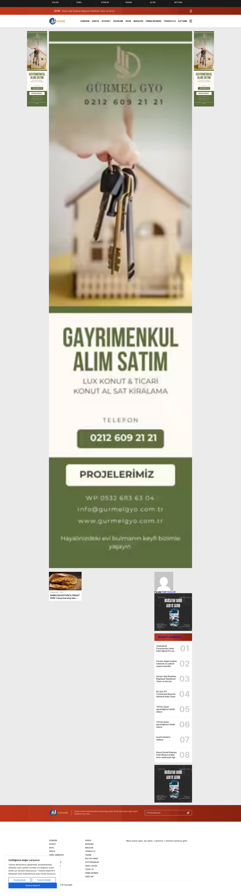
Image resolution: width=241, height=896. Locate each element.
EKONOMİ (118, 21)
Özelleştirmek (20, 880)
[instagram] (121, 831)
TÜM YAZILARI (169, 592)
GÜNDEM (84, 21)
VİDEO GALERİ (91, 866)
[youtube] (129, 831)
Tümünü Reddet (44, 880)
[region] (32, 873)
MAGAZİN (138, 21)
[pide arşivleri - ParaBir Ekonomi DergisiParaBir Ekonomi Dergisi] (57, 21)
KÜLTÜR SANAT (91, 858)
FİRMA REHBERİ (153, 21)
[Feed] (144, 831)
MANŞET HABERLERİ (169, 637)
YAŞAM (88, 855)
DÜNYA (95, 21)
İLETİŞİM (182, 21)
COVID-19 (89, 869)
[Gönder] (189, 812)
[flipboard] (136, 831)
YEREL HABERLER (56, 855)
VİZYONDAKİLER (92, 862)
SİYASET (106, 21)
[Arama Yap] (184, 11)
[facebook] (105, 831)
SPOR (128, 21)
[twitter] (113, 831)
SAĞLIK (52, 851)
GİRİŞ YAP (89, 877)
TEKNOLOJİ (170, 21)
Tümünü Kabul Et (32, 885)
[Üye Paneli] (189, 11)
